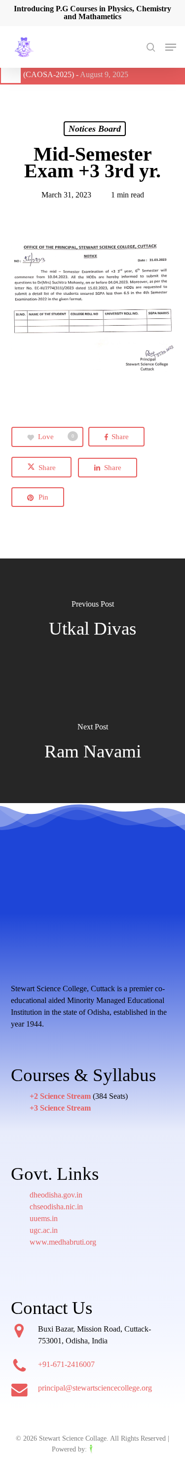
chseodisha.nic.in (56, 1206)
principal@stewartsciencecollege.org (95, 1388)
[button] (170, 47)
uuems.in (44, 1218)
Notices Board (95, 129)
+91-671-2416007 (66, 1364)
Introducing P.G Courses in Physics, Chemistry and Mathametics (92, 12)
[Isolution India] (111, 1449)
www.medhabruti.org (63, 1242)
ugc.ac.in (44, 1230)
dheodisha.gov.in (56, 1195)
